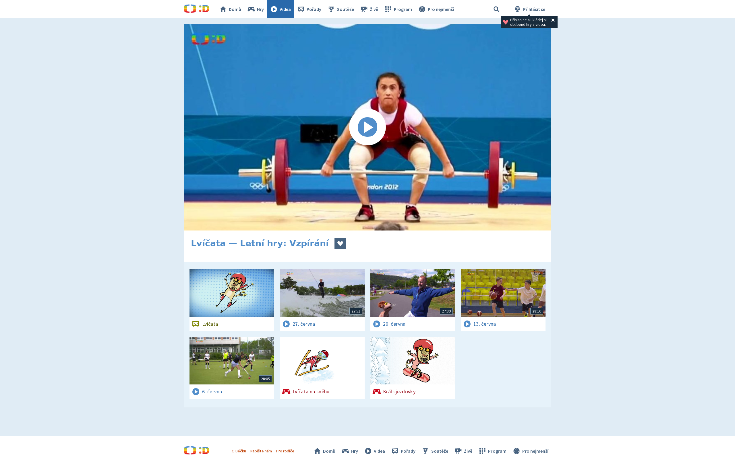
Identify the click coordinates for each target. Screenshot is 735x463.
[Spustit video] (367, 127)
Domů (235, 9)
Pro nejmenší (441, 9)
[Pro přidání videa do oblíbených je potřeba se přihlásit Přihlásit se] (340, 243)
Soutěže (345, 9)
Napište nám (261, 451)
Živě (374, 9)
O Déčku (239, 451)
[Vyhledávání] (496, 9)
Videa (285, 9)
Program (403, 9)
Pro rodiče (285, 451)
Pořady (314, 9)
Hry (260, 9)
